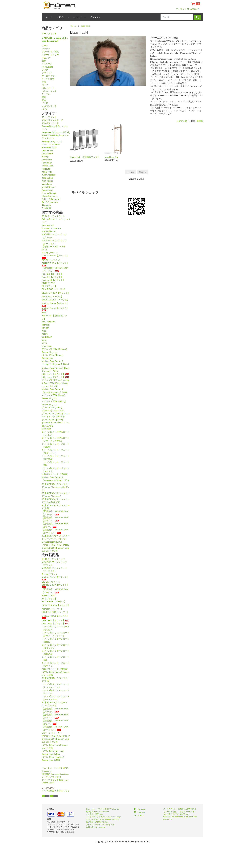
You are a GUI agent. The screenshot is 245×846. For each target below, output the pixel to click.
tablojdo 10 (47, 337)
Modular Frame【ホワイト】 (55, 303)
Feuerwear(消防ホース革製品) (56, 132)
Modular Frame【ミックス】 (55, 308)
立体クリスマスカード (52, 120)
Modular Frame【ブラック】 (55, 255)
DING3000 (47, 159)
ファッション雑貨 (50, 51)
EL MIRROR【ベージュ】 (54, 289)
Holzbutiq (46, 169)
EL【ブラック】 (49, 286)
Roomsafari (47, 190)
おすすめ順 (182, 121)
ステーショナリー (50, 54)
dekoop (45, 156)
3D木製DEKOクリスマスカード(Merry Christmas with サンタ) (56, 487)
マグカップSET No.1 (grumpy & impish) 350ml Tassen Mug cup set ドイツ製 (56, 739)
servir (44, 343)
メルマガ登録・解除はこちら (55, 790)
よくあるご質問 (51, 777)
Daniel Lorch (47, 153)
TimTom (45, 328)
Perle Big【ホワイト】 (52, 277)
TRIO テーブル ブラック (53, 559)
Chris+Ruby (47, 150)
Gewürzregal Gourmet (52, 542)
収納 (44, 100)
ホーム (49, 17)
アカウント (187, 9)
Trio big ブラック (49, 252)
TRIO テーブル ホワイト (53, 216)
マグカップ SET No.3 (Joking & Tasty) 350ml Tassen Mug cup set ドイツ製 (55, 383)
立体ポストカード (50, 123)
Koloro (45, 334)
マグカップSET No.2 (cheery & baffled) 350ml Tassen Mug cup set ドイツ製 (55, 548)
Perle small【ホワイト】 (53, 280)
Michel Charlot (48, 187)
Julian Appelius (48, 175)
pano (44, 340)
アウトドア (47, 73)
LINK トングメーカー (52, 733)
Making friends (48, 231)
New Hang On (48, 321)
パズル (45, 109)
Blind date (46, 428)
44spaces (46, 205)
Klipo (44, 331)
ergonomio (46, 346)
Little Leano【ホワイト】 (53, 374)
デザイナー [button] (62, 17)
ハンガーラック (49, 91)
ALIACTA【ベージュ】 (52, 296)
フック (45, 69)
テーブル (46, 94)
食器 (44, 82)
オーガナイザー (49, 76)
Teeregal (45, 325)
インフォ (94, 17)
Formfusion (47, 162)
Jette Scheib (47, 178)
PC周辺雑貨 (47, 67)
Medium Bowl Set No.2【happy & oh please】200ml (55, 362)
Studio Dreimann (49, 196)
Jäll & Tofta (47, 172)
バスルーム (47, 63)
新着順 (200, 121)
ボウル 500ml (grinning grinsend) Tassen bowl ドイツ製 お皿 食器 (55, 422)
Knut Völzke (47, 181)
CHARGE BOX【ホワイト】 (55, 263)
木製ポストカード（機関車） (55, 474)
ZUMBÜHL (47, 208)
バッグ (45, 85)
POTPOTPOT (48, 283)
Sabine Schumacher (51, 199)
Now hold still (48, 225)
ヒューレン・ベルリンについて (102, 809)
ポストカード (48, 88)
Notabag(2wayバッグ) (52, 141)
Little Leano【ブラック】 (53, 377)
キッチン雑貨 (48, 79)
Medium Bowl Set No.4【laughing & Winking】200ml (55, 478)
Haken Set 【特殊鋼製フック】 (85, 157)
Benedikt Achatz (49, 147)
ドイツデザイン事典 (103, 817)
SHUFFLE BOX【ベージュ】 (55, 299)
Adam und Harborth (51, 144)
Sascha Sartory (49, 193)
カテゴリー (78, 17)
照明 (44, 97)
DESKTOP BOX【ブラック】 (56, 293)
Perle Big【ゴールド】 (52, 274)
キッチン (46, 48)
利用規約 (55, 774)
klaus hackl (47, 184)
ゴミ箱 (45, 103)
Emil (44, 312)
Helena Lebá (47, 165)
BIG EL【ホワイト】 (51, 260)
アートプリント (49, 33)
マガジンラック (49, 106)
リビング (46, 57)
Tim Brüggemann (50, 202)
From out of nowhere (51, 228)
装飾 (44, 60)
